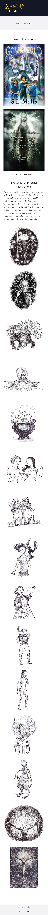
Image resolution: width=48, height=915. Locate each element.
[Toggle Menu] (42, 8)
